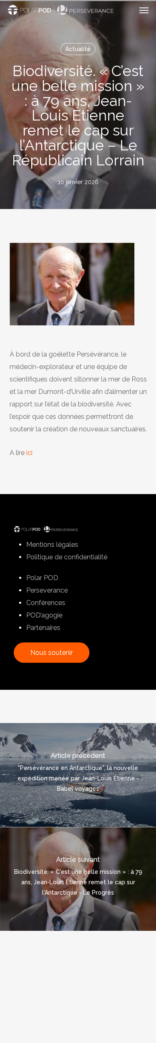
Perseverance (47, 590)
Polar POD (42, 578)
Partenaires (43, 628)
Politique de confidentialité (66, 557)
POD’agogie (44, 615)
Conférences (45, 603)
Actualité (78, 49)
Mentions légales (52, 545)
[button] (144, 10)
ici (29, 453)
